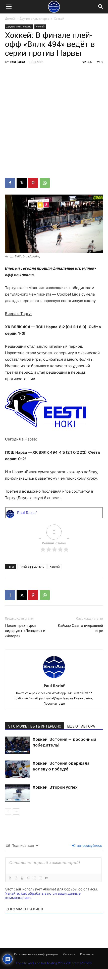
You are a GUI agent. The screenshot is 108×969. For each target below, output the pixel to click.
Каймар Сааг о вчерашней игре (80, 628)
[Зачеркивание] (28, 878)
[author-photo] (54, 679)
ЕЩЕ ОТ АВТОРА (81, 726)
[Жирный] (10, 878)
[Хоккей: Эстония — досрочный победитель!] (17, 745)
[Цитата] (46, 878)
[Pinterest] (33, 183)
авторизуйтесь (89, 845)
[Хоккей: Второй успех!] (17, 793)
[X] (22, 183)
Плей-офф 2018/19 (32, 566)
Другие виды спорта (34, 18)
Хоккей (59, 18)
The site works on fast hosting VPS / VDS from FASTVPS (54, 963)
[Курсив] (16, 878)
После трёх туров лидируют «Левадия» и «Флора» (25, 630)
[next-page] (16, 811)
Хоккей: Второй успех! (56, 787)
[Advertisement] (54, 121)
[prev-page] (8, 811)
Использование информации (36, 954)
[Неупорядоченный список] (40, 878)
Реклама (69, 954)
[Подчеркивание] (22, 878)
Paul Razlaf (17, 62)
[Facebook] (10, 183)
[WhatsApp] (45, 183)
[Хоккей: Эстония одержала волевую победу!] (17, 769)
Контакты (87, 954)
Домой (10, 18)
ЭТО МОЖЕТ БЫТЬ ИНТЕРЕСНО (34, 726)
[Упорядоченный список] (34, 878)
